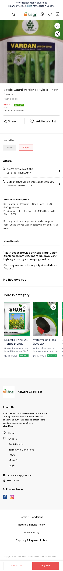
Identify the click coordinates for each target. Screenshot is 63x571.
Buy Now (45, 565)
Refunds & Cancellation (28, 556)
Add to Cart (17, 565)
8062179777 (13, 480)
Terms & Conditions (47, 556)
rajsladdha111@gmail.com (19, 475)
